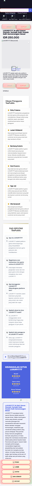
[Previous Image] (3, 54)
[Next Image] (29, 54)
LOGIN (8, 26)
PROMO (17, 462)
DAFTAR (23, 26)
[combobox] (14, 10)
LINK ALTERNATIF (17, 476)
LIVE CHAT (17, 480)
